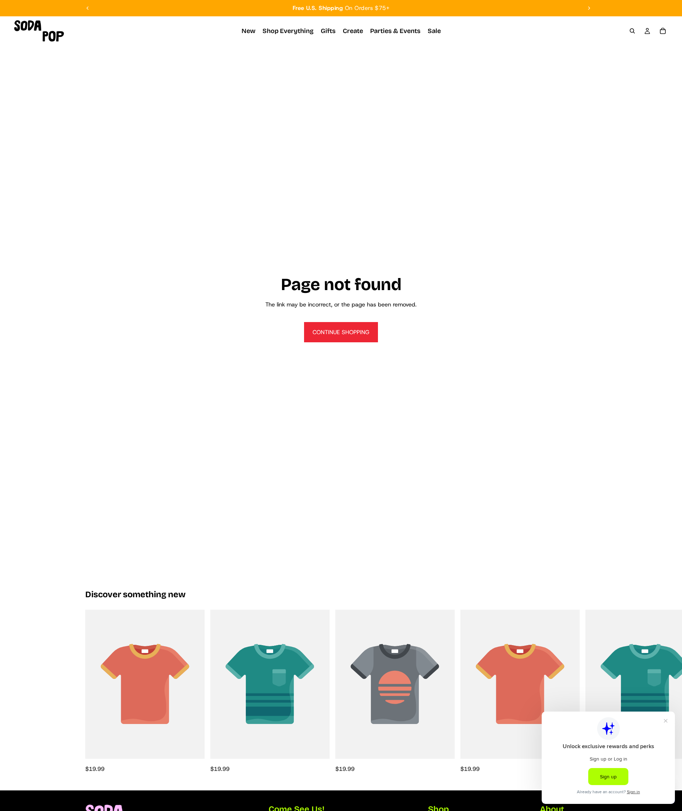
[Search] (632, 31)
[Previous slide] (88, 8)
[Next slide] (589, 8)
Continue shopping (341, 332)
